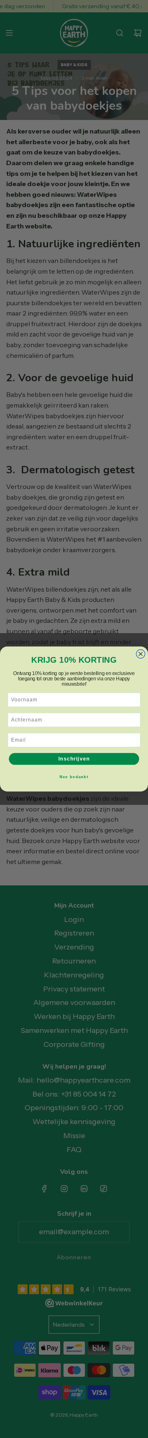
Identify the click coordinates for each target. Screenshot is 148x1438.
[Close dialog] (140, 654)
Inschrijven (74, 758)
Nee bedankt (74, 776)
